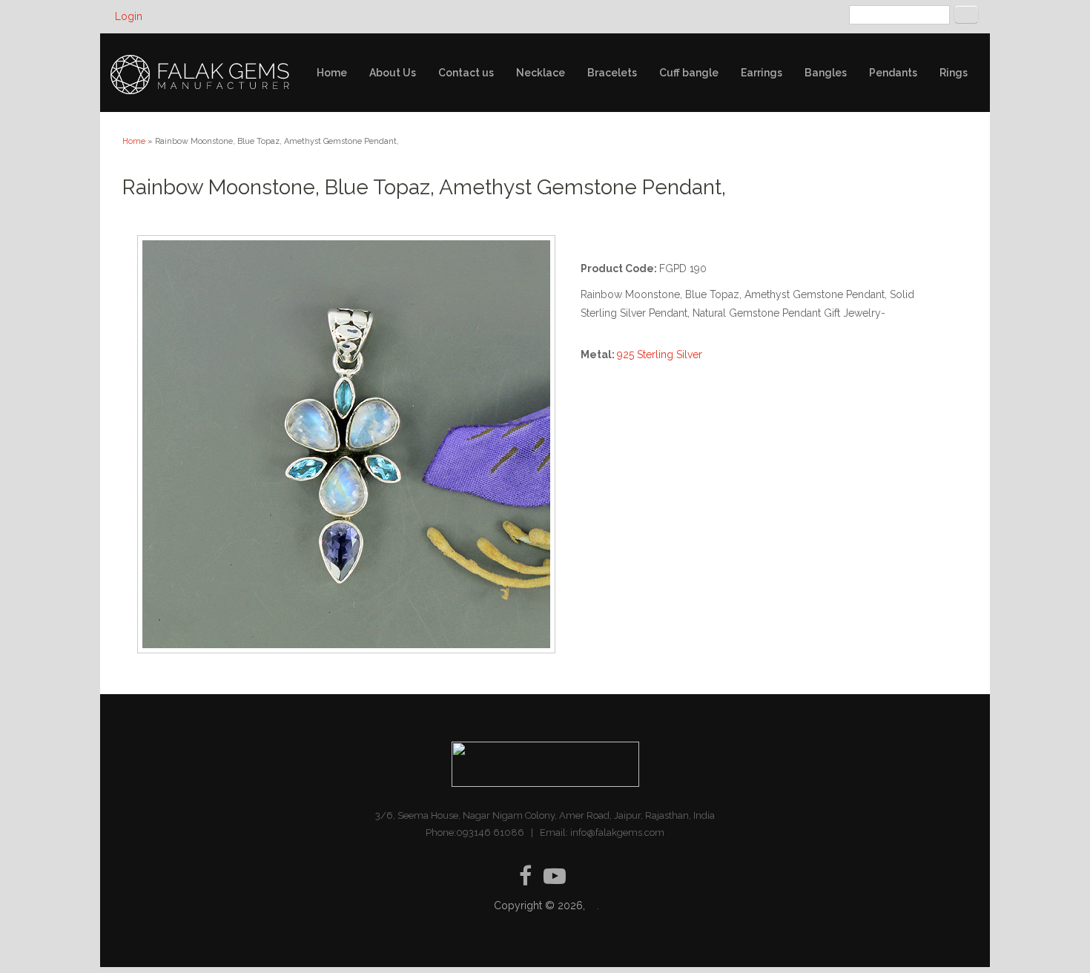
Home (332, 73)
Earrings (761, 73)
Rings (953, 73)
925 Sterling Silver (659, 354)
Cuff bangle (689, 73)
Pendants (893, 73)
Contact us (466, 73)
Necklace (540, 73)
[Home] (201, 74)
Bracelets (612, 73)
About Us (392, 73)
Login (128, 16)
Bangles (826, 73)
